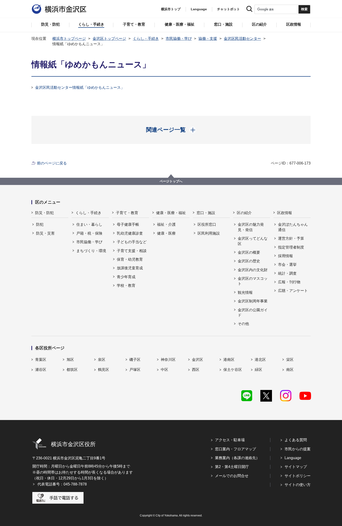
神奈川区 (168, 360)
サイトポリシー (298, 476)
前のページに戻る (52, 163)
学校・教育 (126, 285)
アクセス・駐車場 (230, 440)
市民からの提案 (298, 449)
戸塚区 (135, 370)
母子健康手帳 (128, 224)
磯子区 (135, 360)
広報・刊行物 (289, 282)
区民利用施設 (209, 233)
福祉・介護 (166, 224)
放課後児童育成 (130, 268)
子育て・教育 (127, 213)
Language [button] (199, 9)
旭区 (70, 360)
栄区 (290, 360)
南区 (290, 370)
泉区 (101, 360)
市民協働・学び (179, 39)
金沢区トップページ (109, 39)
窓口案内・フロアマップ (235, 449)
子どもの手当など (132, 242)
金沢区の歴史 (249, 261)
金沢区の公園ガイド (253, 312)
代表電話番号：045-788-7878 (62, 484)
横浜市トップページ (69, 39)
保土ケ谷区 (232, 370)
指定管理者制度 (291, 247)
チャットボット (228, 9)
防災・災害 (45, 233)
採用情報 (285, 256)
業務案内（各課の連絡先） (237, 458)
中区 (164, 370)
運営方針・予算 (291, 238)
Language (293, 458)
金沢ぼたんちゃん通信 (293, 227)
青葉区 (40, 360)
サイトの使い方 (298, 485)
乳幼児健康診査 (130, 233)
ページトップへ (171, 181)
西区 (195, 370)
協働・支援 (207, 39)
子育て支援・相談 (132, 251)
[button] (171, 129)
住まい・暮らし (89, 224)
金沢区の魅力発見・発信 (251, 227)
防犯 (40, 224)
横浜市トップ (171, 9)
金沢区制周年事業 (253, 301)
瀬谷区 (40, 370)
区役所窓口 (207, 224)
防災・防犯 (44, 213)
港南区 (229, 360)
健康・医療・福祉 (171, 213)
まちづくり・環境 (91, 251)
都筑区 (72, 370)
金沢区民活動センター (242, 39)
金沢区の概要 (249, 252)
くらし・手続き (146, 39)
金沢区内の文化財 (253, 270)
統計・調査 (287, 273)
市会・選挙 (287, 264)
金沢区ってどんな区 (253, 241)
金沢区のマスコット (253, 281)
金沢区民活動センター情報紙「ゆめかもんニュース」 (79, 87)
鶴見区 (103, 370)
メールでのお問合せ (231, 476)
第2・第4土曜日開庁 (232, 467)
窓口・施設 (206, 213)
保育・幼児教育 (130, 259)
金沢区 (197, 360)
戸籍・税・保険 (89, 233)
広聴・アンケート (293, 291)
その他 (243, 324)
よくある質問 (296, 440)
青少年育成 (126, 277)
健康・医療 (166, 233)
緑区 (258, 370)
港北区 (260, 360)
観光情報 (245, 292)
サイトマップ (296, 467)
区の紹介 (244, 213)
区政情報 (284, 213)
